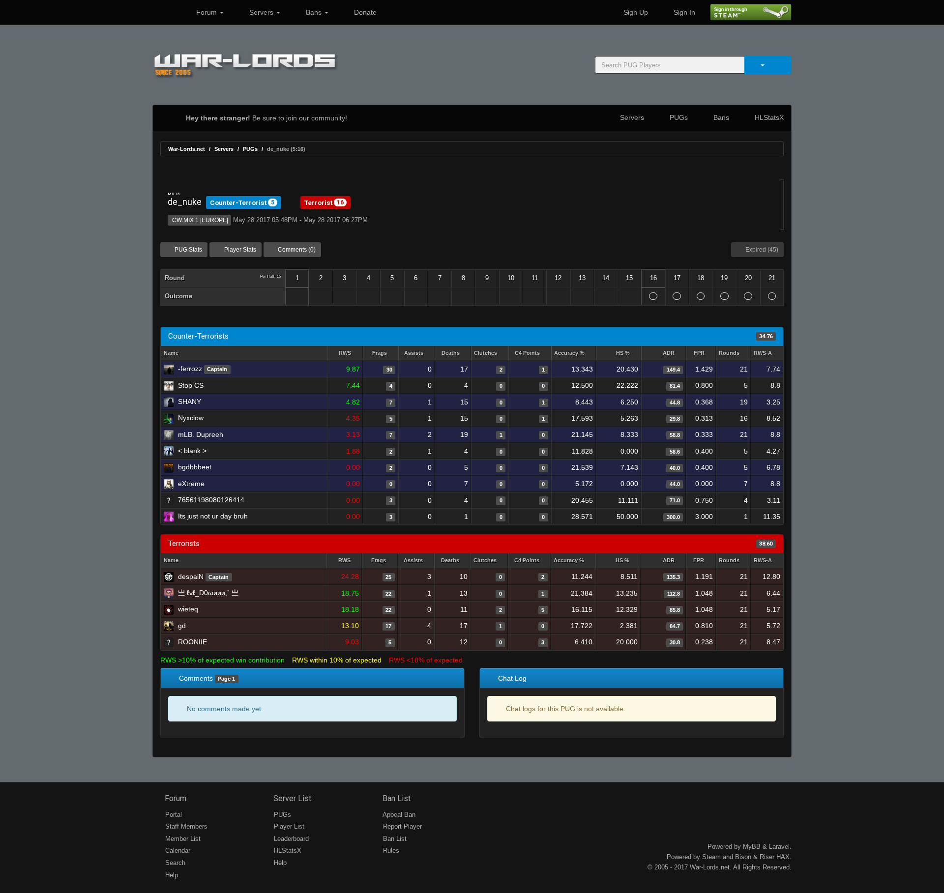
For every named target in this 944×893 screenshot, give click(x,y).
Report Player (401, 826)
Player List (288, 826)
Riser (767, 857)
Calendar (176, 850)
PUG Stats (187, 249)
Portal (172, 814)
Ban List (396, 798)
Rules (390, 850)
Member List (182, 838)
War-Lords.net (186, 149)
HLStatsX (768, 117)
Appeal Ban (398, 814)
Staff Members (185, 826)
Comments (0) (296, 249)
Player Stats (239, 249)
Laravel (779, 846)
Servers (261, 12)
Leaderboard (290, 838)
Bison (743, 857)
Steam (711, 857)
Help (170, 875)
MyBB (752, 846)
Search (174, 862)
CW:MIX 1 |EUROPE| (199, 220)
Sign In (683, 12)
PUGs (678, 117)
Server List (291, 798)
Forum (206, 12)
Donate (364, 12)
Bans (314, 12)
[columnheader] (344, 353)
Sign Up (634, 12)
